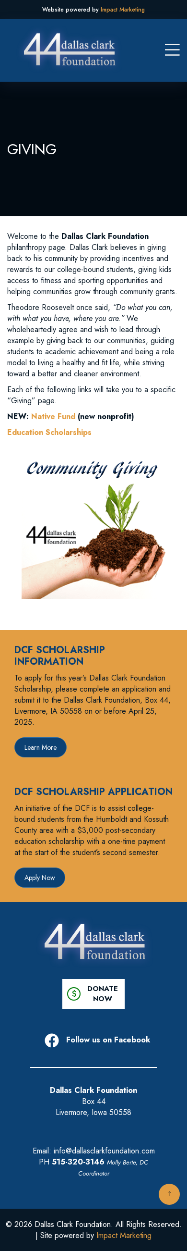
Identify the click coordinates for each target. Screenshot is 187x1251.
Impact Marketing (123, 9)
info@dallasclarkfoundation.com (104, 1150)
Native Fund (53, 416)
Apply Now (39, 877)
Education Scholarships (49, 432)
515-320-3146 (78, 1161)
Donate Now (93, 994)
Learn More (40, 747)
